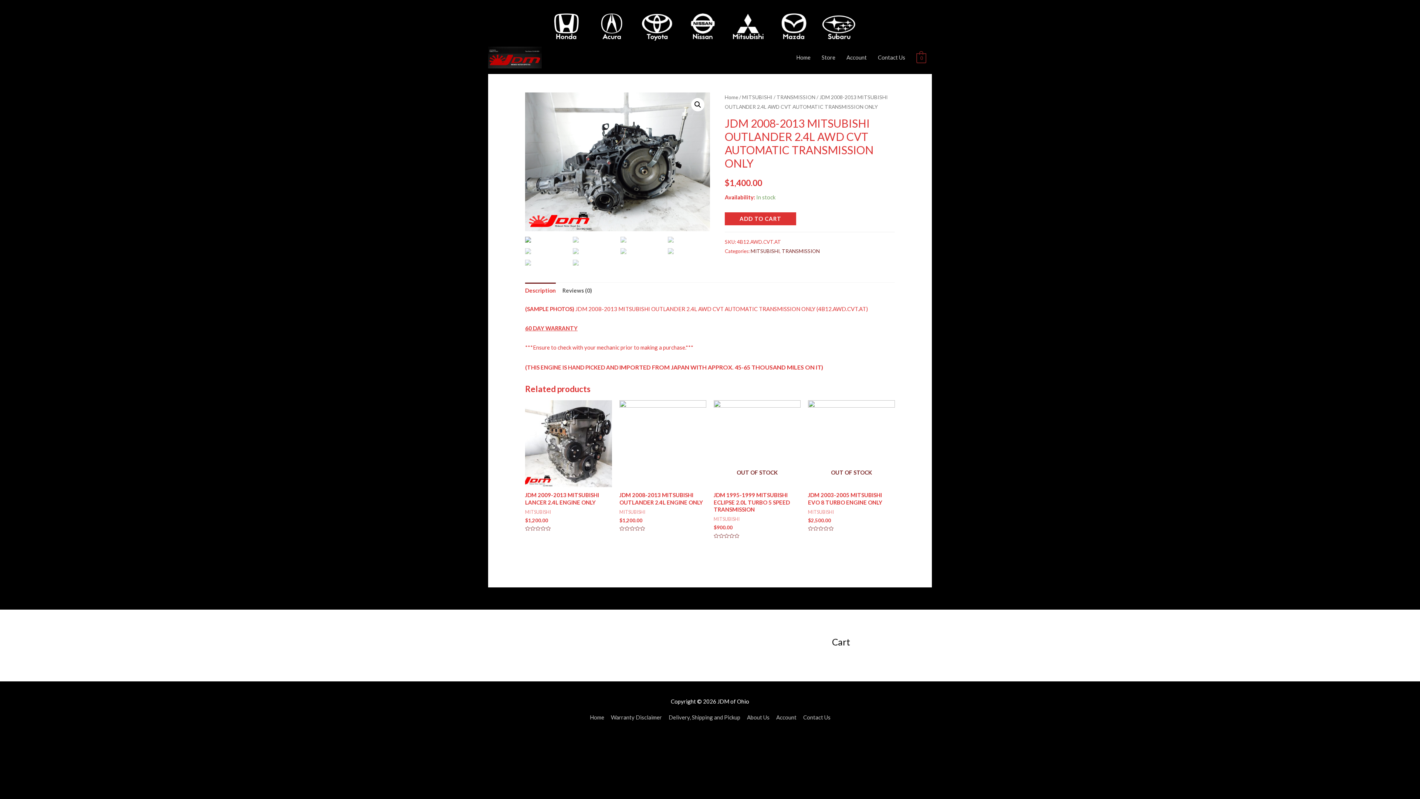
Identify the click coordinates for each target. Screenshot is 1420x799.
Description (540, 290)
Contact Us (891, 57)
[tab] (540, 291)
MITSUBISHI (757, 97)
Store (828, 57)
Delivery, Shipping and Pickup (704, 717)
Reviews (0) (577, 290)
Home (803, 57)
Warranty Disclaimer (636, 717)
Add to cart (760, 218)
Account (856, 57)
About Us (758, 717)
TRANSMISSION (796, 97)
